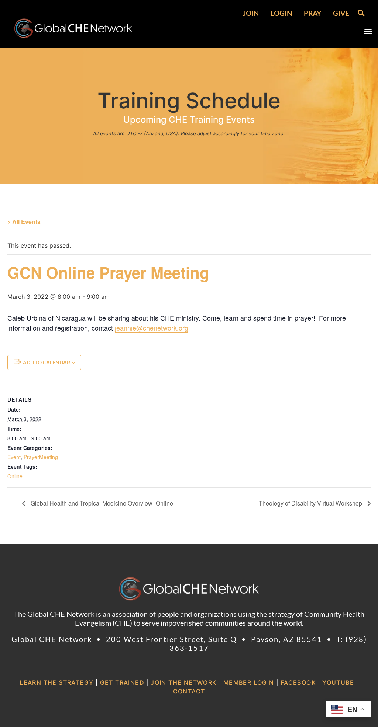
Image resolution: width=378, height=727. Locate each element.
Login (281, 13)
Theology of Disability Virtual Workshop (311, 503)
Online (15, 476)
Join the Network (184, 682)
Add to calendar (46, 362)
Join (251, 13)
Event (14, 457)
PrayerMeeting (41, 457)
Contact (189, 691)
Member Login (248, 682)
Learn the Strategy (56, 682)
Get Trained (122, 682)
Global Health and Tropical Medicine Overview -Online (101, 503)
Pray (312, 13)
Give (341, 13)
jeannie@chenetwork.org (151, 327)
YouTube (338, 682)
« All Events (24, 221)
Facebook (298, 682)
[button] (361, 13)
